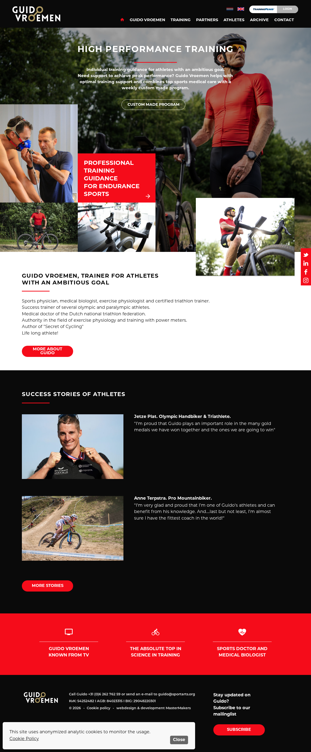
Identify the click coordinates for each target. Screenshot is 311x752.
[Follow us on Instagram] (306, 280)
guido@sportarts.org (176, 694)
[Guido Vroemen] (40, 13)
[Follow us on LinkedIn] (306, 263)
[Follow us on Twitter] (306, 254)
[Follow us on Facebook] (306, 271)
